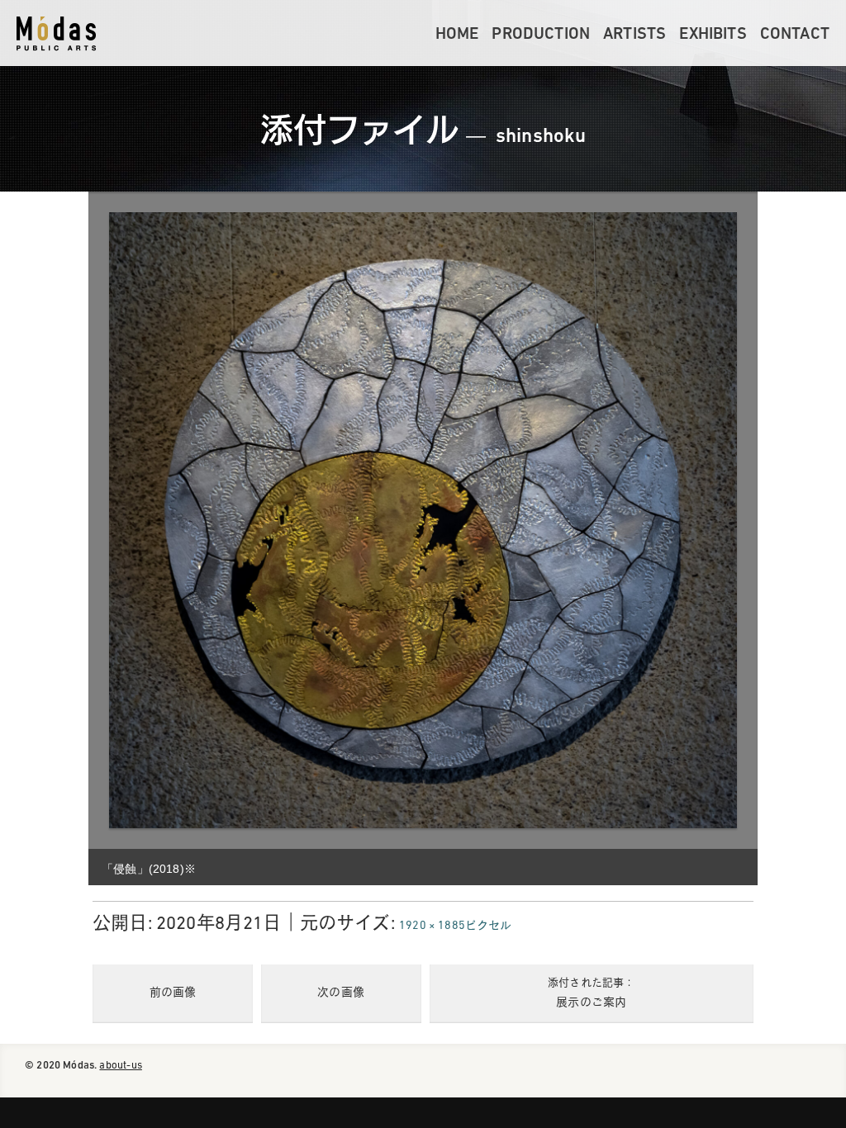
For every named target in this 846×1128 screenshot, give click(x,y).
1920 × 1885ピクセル (455, 926)
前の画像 (173, 993)
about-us (120, 1065)
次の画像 (340, 993)
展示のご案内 (591, 993)
